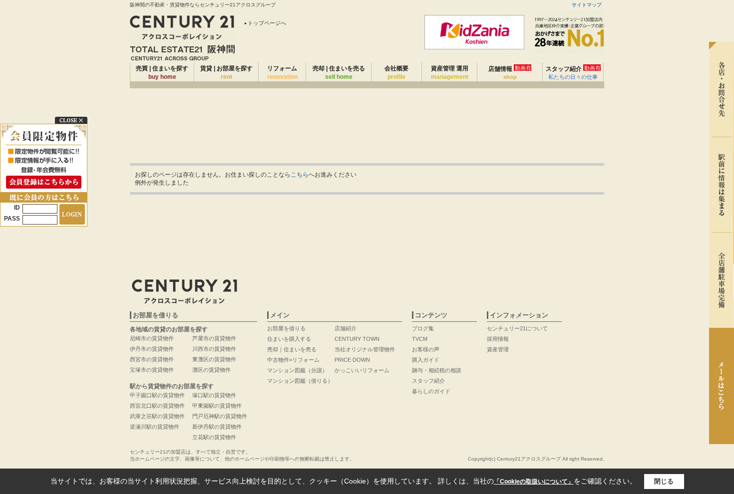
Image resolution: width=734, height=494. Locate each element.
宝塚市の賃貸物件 (152, 370)
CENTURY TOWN (357, 339)
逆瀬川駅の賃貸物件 (154, 427)
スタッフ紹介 (573, 72)
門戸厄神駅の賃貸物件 (219, 416)
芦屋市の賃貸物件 (214, 338)
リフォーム (282, 72)
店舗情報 (509, 72)
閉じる (664, 481)
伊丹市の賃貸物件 (152, 349)
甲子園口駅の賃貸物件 (157, 395)
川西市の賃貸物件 (214, 349)
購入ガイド (425, 360)
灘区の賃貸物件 (211, 370)
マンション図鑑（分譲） (297, 370)
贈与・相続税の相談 (436, 370)
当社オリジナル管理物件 (365, 349)
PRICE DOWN (352, 360)
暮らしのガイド (431, 391)
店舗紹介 (346, 328)
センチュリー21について (517, 328)
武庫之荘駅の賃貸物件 (157, 416)
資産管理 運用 (449, 72)
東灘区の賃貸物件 (214, 359)
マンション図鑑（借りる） (300, 381)
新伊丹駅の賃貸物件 (217, 427)
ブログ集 (423, 328)
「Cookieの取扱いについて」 (534, 481)
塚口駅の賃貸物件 (214, 395)
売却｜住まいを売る (292, 349)
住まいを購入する (289, 339)
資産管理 (498, 349)
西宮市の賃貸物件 (152, 359)
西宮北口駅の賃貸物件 (157, 406)
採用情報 (498, 339)
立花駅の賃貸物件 (214, 437)
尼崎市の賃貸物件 (152, 338)
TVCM (419, 339)
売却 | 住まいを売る (339, 72)
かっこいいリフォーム (362, 370)
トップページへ (267, 23)
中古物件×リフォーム (293, 360)
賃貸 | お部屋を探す (226, 72)
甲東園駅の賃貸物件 (217, 406)
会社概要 (396, 72)
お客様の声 (425, 349)
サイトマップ (587, 4)
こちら (300, 174)
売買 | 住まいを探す (162, 72)
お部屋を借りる (286, 328)
